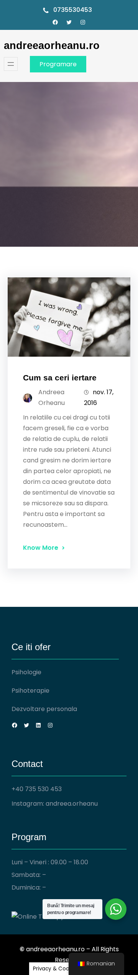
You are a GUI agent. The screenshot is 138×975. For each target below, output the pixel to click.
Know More (40, 547)
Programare (58, 64)
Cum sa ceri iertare (60, 377)
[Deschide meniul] (11, 64)
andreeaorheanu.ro (52, 45)
